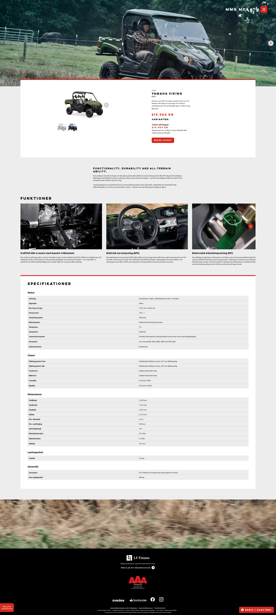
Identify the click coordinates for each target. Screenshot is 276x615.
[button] (263, 9)
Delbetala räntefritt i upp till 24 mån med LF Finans (138, 563)
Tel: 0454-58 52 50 (159, 608)
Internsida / (160, 610)
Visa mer (155, 109)
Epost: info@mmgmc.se (146, 608)
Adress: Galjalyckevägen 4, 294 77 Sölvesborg (124, 608)
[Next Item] (271, 43)
